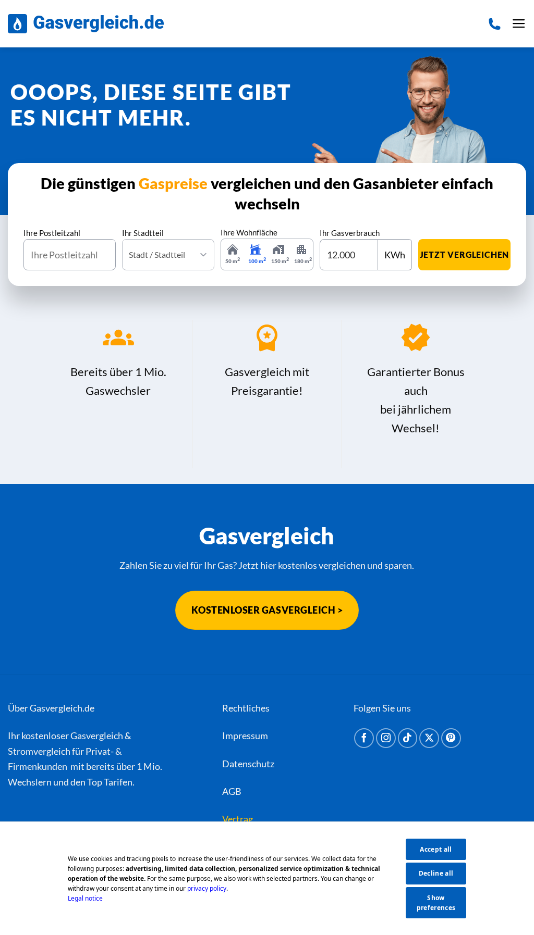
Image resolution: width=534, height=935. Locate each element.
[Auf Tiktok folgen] (408, 738)
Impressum (245, 735)
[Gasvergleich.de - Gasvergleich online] (86, 23)
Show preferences (436, 902)
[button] (519, 24)
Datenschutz (248, 763)
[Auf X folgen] (429, 738)
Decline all (436, 873)
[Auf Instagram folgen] (386, 738)
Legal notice (85, 898)
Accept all (436, 849)
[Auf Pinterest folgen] (451, 738)
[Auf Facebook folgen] (364, 738)
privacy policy (206, 888)
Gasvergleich (96, 735)
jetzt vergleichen (464, 254)
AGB (231, 791)
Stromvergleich (39, 751)
